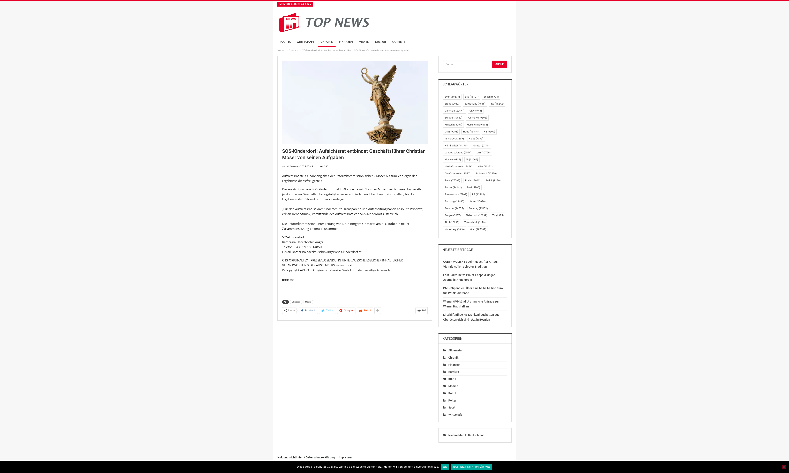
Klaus (476, 138)
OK (445, 466)
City (475, 110)
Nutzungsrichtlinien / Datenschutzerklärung (306, 457)
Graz (451, 131)
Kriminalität (456, 145)
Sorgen (453, 215)
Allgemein (455, 350)
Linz (483, 152)
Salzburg (454, 201)
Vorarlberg (455, 229)
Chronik (327, 41)
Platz (472, 180)
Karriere (398, 41)
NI (472, 159)
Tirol (452, 222)
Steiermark (476, 215)
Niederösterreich (458, 166)
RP (478, 194)
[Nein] (784, 467)
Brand (452, 103)
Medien (364, 41)
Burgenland (475, 103)
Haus (471, 131)
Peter (452, 180)
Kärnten (481, 145)
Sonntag (478, 208)
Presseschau (456, 194)
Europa (453, 117)
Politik (285, 41)
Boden (491, 96)
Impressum (346, 457)
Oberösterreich (457, 173)
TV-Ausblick (475, 222)
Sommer (454, 208)
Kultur (380, 41)
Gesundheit (477, 124)
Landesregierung (458, 152)
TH (498, 215)
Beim (452, 96)
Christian (296, 302)
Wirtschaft (306, 41)
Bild (472, 96)
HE (489, 131)
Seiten (477, 201)
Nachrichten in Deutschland (466, 435)
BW (497, 103)
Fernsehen (477, 117)
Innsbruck (454, 138)
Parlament (486, 173)
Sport (451, 407)
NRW (485, 166)
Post (473, 187)
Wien (478, 229)
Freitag (453, 124)
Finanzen (346, 41)
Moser (308, 302)
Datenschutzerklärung (471, 466)
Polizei (453, 187)
